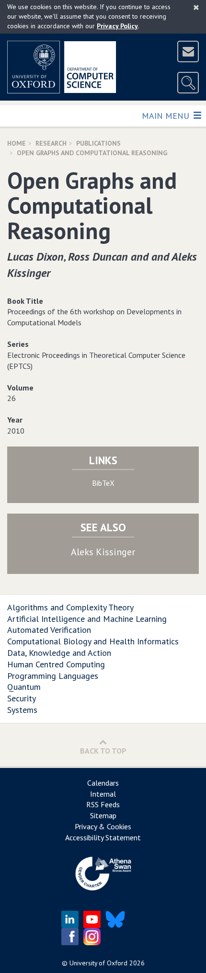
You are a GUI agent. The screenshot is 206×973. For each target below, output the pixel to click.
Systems (22, 709)
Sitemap (103, 815)
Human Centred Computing (56, 664)
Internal (103, 794)
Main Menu (166, 115)
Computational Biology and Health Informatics (93, 641)
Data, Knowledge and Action (59, 652)
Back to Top (103, 751)
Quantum (24, 686)
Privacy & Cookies (103, 826)
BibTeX (103, 483)
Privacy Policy (117, 26)
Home (16, 143)
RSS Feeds (103, 804)
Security (21, 698)
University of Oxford (98, 963)
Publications (98, 143)
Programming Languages (52, 675)
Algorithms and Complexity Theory (70, 607)
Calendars (103, 783)
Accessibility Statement (103, 837)
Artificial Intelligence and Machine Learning (87, 618)
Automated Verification (49, 629)
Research (51, 143)
